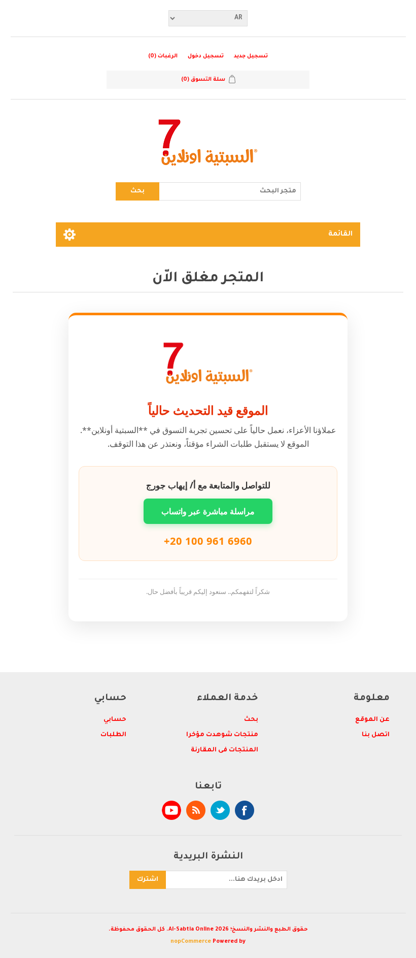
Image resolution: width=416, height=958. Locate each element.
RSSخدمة (195, 810)
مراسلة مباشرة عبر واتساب (208, 511)
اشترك (147, 879)
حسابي (114, 719)
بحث (137, 191)
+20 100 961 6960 (208, 541)
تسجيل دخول (206, 56)
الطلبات (113, 735)
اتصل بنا (376, 735)
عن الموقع (372, 719)
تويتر (220, 810)
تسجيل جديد (251, 56)
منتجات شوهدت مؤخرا (222, 735)
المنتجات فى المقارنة (224, 750)
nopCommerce (190, 942)
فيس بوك (244, 810)
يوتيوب (171, 810)
